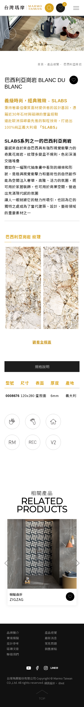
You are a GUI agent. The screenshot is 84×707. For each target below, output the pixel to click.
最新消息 (51, 638)
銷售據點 (51, 649)
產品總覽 (53, 64)
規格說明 (42, 367)
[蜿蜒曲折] (42, 554)
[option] (42, 33)
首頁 (41, 64)
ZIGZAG (17, 599)
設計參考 (13, 643)
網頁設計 (49, 683)
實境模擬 (13, 638)
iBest (61, 683)
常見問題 (51, 643)
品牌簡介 (13, 632)
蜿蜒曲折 (16, 595)
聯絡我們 (13, 654)
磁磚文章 (13, 649)
